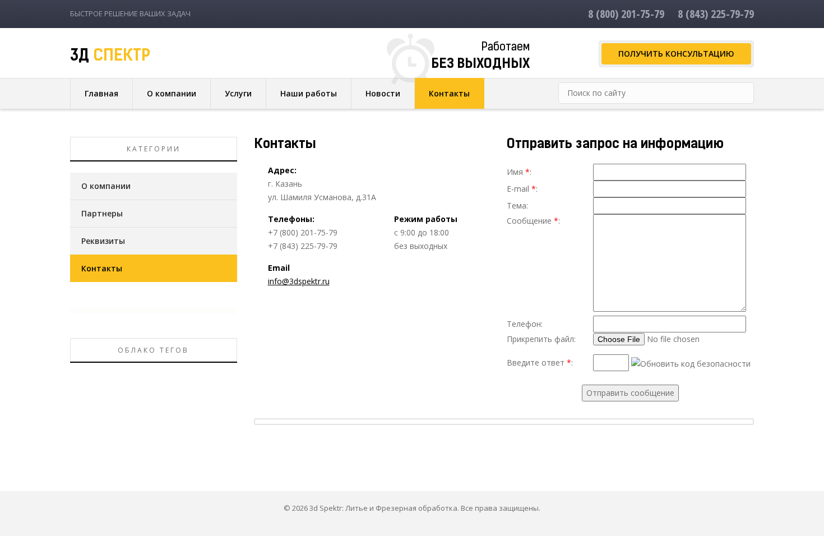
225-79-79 (716, 13)
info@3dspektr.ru (299, 281)
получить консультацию (676, 53)
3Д (110, 56)
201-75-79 (626, 13)
